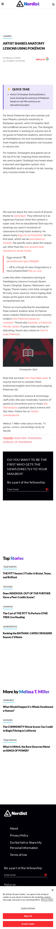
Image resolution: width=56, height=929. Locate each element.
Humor (7, 606)
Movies (7, 586)
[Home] (15, 815)
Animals (8, 700)
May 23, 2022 (35, 271)
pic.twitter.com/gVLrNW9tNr (23, 261)
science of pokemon (17, 442)
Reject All (28, 916)
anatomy (20, 438)
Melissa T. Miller (13, 58)
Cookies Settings (28, 908)
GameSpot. (20, 216)
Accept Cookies (28, 924)
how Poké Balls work (36, 378)
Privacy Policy (19, 835)
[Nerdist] (28, 4)
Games (7, 36)
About (14, 828)
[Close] (52, 890)
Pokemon (34, 438)
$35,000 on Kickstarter (30, 235)
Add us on (39, 59)
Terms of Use (18, 855)
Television (10, 566)
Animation (10, 626)
